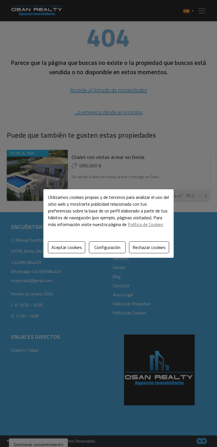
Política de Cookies (145, 224)
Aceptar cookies (66, 247)
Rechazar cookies (149, 247)
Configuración (107, 247)
